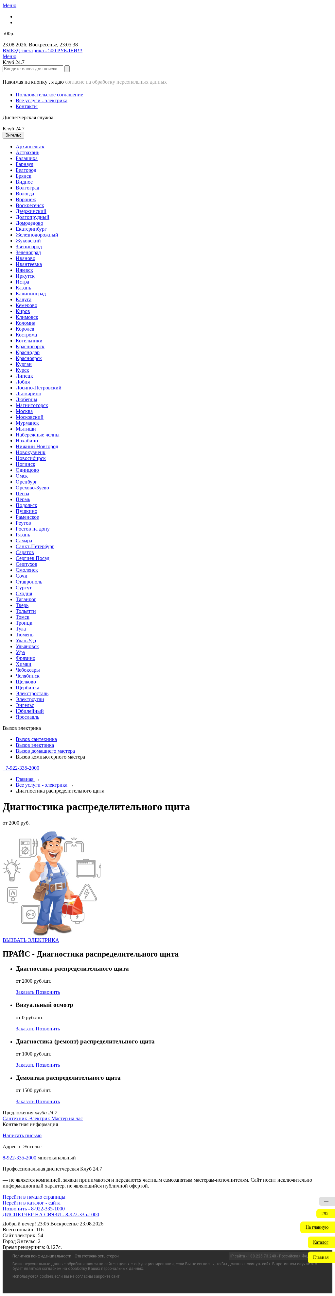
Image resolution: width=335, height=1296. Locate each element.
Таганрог (26, 599)
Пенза (22, 493)
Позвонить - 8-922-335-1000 (34, 1208)
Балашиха (27, 158)
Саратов (25, 552)
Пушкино (26, 511)
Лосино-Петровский (39, 387)
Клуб (14, 128)
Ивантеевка (29, 264)
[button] (317, 1227)
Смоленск (27, 570)
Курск (22, 370)
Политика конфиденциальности (41, 1256)
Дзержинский (31, 211)
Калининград (31, 293)
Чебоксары (28, 670)
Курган (24, 364)
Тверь (22, 605)
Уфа (20, 652)
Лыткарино (28, 393)
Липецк (24, 376)
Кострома (26, 334)
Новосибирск (31, 458)
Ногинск (25, 464)
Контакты (27, 106)
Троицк (24, 623)
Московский (30, 417)
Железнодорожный (37, 235)
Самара (24, 540)
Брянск (23, 176)
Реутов (23, 523)
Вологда (25, 193)
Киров (23, 311)
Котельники (29, 340)
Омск (22, 476)
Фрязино (25, 658)
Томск (22, 617)
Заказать (26, 992)
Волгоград (27, 187)
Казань (23, 287)
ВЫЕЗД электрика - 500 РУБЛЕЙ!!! (42, 50)
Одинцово (27, 470)
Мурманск (27, 423)
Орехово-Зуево (32, 487)
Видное (24, 182)
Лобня (23, 382)
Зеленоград (28, 252)
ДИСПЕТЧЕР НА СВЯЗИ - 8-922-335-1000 (51, 1214)
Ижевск (24, 270)
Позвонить (48, 992)
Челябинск (28, 676)
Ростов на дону (33, 529)
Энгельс (25, 705)
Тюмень (24, 634)
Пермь (23, 499)
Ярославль (27, 717)
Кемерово (26, 305)
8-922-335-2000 (19, 1157)
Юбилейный (30, 711)
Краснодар (28, 352)
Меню (9, 5)
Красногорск (30, 346)
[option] (174, 147)
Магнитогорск (32, 405)
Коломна (25, 323)
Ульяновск (27, 646)
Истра (22, 282)
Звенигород (29, 246)
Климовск (27, 317)
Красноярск (29, 358)
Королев (25, 329)
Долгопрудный (32, 217)
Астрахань (27, 152)
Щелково (26, 681)
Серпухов (26, 564)
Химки (23, 664)
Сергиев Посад (32, 558)
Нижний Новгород (37, 446)
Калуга (23, 299)
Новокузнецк (30, 452)
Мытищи (26, 429)
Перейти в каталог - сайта (32, 1203)
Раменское (27, 517)
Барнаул (24, 164)
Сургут (24, 587)
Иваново (25, 258)
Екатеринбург (31, 229)
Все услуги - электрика (41, 100)
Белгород (26, 170)
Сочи (21, 576)
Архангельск (30, 146)
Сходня (24, 593)
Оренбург (26, 481)
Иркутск (25, 276)
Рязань (23, 534)
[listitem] (15, 1118)
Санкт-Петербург (35, 546)
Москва (24, 411)
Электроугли (30, 699)
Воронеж (26, 199)
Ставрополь (29, 581)
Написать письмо (22, 1135)
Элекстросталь (32, 693)
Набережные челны (38, 434)
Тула (21, 629)
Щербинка (27, 687)
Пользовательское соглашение (49, 94)
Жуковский (28, 240)
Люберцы (26, 399)
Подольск (26, 505)
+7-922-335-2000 (21, 768)
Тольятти (26, 611)
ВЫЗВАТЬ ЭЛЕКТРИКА (31, 940)
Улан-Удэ (26, 640)
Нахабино (27, 440)
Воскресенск (30, 205)
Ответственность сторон (97, 1256)
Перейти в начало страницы (34, 1197)
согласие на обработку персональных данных (116, 82)
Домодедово (29, 223)
